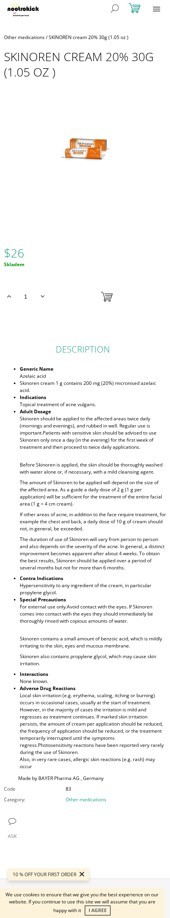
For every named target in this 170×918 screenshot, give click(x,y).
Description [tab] (83, 349)
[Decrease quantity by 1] (42, 296)
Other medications (86, 799)
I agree (98, 910)
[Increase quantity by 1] (9, 296)
